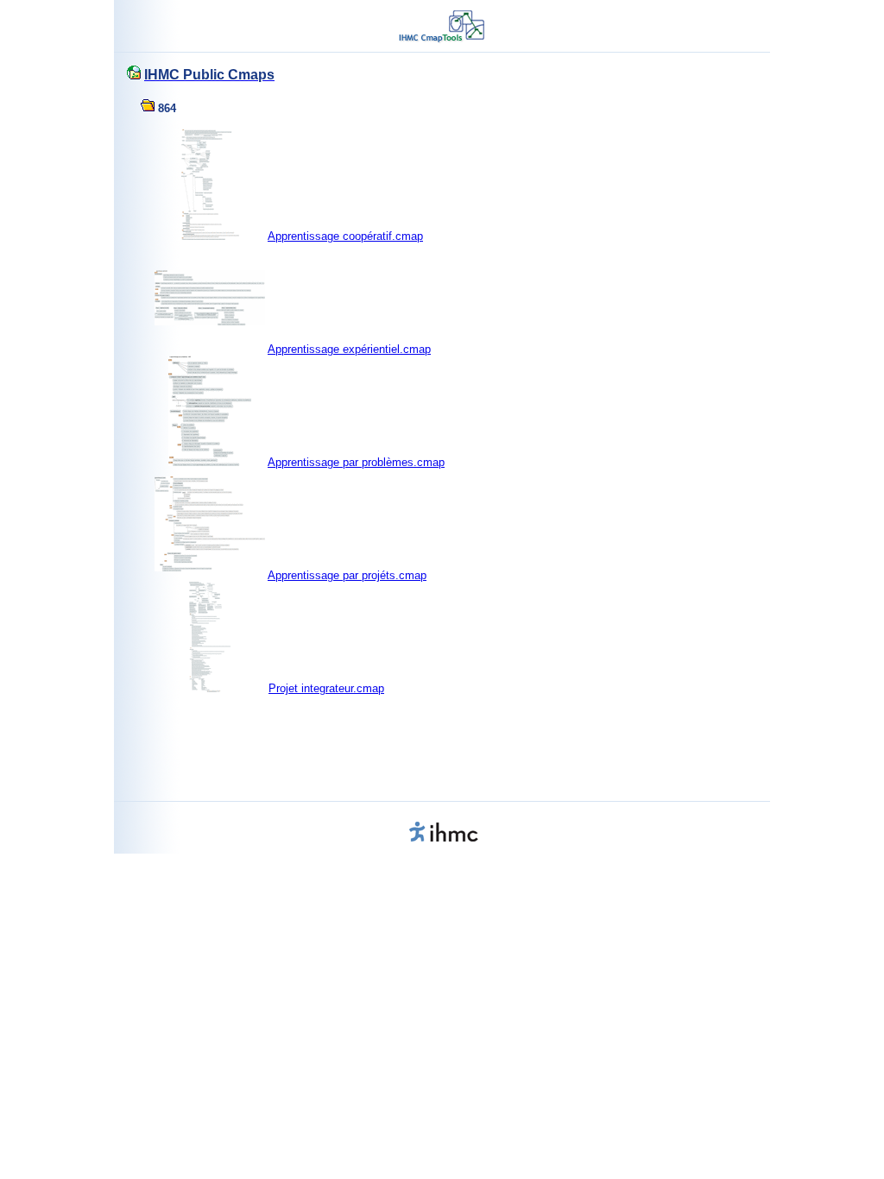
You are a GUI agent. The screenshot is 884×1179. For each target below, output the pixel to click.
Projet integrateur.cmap (326, 688)
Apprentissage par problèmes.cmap (356, 462)
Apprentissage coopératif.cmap (345, 236)
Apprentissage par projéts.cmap (347, 575)
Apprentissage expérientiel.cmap (349, 349)
